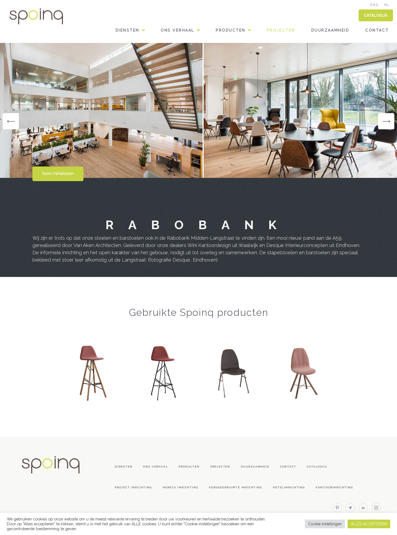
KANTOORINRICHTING (141, 53)
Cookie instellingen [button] (325, 524)
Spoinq (43, 16)
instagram (376, 507)
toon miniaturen (58, 173)
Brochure (228, 81)
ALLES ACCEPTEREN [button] (369, 524)
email (350, 507)
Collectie (228, 53)
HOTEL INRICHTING (138, 95)
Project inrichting (133, 487)
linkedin (363, 507)
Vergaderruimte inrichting (235, 487)
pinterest (337, 507)
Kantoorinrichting (334, 487)
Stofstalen (231, 67)
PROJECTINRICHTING (140, 81)
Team (167, 53)
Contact (377, 30)
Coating (226, 95)
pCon (222, 122)
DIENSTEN (127, 30)
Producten (230, 30)
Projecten (281, 30)
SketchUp (228, 108)
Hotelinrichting (289, 487)
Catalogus (317, 466)
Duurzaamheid (330, 30)
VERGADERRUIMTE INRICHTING (151, 108)
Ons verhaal (177, 30)
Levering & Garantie (242, 136)
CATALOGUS (376, 15)
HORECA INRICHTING (139, 67)
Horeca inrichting (180, 487)
